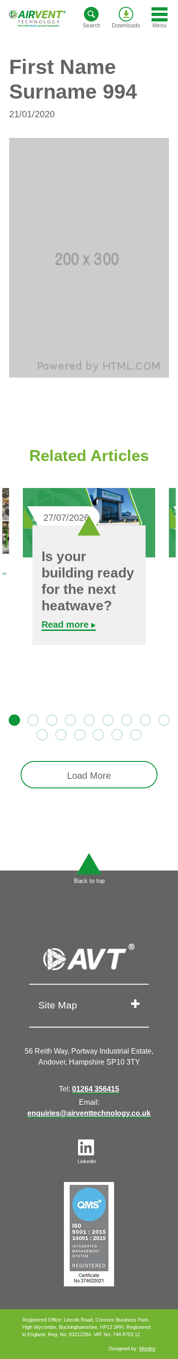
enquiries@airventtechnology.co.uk (89, 1113)
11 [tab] (59, 733)
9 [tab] (163, 719)
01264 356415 (95, 1089)
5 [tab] (88, 719)
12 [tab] (78, 733)
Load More (89, 776)
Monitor (147, 1348)
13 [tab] (97, 733)
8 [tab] (144, 719)
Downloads (126, 25)
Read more (66, 624)
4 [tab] (69, 719)
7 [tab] (125, 719)
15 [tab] (134, 733)
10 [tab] (41, 733)
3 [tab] (50, 719)
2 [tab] (32, 719)
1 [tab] (13, 719)
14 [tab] (115, 733)
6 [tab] (106, 719)
